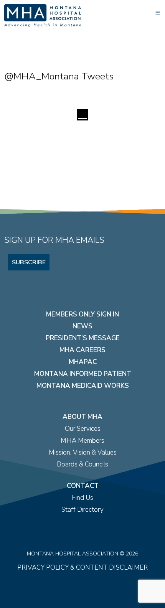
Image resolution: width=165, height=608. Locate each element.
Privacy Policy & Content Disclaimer (82, 567)
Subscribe (29, 262)
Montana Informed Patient (82, 373)
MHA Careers (82, 350)
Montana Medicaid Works (82, 385)
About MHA (82, 416)
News (82, 326)
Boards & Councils (82, 464)
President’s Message (83, 338)
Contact (83, 485)
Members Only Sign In (82, 314)
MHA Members (82, 440)
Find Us (82, 497)
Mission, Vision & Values (83, 452)
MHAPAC (83, 362)
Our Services (83, 428)
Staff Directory (82, 509)
